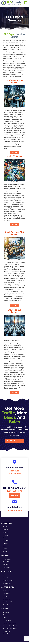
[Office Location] (14, 462)
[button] (25, 2)
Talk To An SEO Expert (14, 487)
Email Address (14, 507)
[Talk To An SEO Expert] (14, 482)
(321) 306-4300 (14, 491)
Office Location (14, 467)
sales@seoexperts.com (14, 510)
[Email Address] (14, 501)
